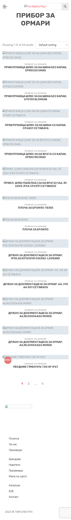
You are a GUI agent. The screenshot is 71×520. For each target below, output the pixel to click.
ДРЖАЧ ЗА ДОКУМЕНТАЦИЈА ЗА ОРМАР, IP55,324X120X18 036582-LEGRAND (35, 257)
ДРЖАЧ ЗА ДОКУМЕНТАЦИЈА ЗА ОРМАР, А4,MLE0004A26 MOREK (35, 343)
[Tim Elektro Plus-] (35, 6)
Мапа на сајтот (18, 476)
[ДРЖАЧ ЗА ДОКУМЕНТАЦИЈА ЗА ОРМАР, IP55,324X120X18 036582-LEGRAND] (35, 243)
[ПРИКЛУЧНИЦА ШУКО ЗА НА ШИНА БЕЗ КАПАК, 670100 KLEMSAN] (35, 84)
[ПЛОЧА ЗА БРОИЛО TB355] (35, 198)
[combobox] (52, 45)
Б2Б (11, 491)
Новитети (14, 464)
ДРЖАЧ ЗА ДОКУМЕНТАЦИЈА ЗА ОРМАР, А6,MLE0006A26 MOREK (35, 315)
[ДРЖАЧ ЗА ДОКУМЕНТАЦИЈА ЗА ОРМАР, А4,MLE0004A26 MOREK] (35, 330)
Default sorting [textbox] (47, 44)
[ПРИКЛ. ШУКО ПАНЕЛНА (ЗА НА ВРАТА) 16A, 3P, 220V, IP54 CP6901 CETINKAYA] (35, 171)
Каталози (14, 485)
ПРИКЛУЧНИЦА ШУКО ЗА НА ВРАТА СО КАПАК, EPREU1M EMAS (35, 155)
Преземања (16, 470)
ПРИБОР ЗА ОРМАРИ (36, 64)
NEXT (49, 383)
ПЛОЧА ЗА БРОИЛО (35, 229)
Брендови (15, 459)
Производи (15, 450)
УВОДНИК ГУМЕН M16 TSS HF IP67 (35, 366)
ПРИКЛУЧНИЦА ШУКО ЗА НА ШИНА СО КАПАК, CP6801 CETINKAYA (35, 127)
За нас (13, 444)
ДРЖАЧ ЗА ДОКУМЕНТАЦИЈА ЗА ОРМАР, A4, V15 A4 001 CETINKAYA (35, 286)
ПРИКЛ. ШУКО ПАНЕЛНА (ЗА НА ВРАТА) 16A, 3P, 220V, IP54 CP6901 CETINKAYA (35, 184)
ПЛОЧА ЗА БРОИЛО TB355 (35, 207)
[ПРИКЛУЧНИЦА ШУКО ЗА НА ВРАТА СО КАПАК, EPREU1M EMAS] (35, 142)
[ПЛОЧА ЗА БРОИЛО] (35, 220)
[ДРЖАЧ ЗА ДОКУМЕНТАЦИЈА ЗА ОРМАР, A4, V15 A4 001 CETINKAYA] (35, 272)
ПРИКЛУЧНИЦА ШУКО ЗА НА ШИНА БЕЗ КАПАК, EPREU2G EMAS (35, 69)
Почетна (14, 438)
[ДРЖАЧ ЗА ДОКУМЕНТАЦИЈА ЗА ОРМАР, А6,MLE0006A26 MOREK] (35, 301)
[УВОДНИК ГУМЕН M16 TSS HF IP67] (35, 357)
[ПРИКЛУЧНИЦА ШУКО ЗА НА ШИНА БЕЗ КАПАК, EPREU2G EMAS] (35, 55)
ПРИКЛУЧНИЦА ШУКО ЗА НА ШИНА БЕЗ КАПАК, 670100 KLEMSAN (35, 98)
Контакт (13, 496)
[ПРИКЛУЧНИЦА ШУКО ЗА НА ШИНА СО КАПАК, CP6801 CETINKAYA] (35, 113)
